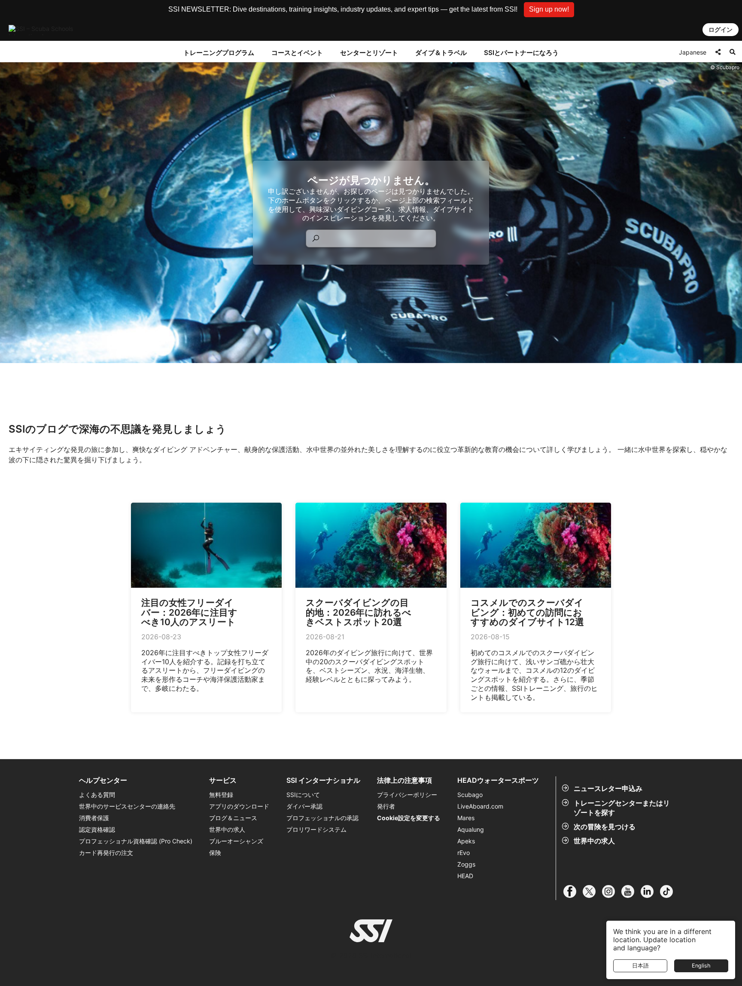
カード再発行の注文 (106, 852)
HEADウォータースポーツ (498, 780)
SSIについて (303, 794)
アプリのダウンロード (239, 806)
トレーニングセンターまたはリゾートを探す (622, 808)
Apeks (466, 841)
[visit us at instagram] (611, 891)
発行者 (386, 806)
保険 (215, 852)
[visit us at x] (592, 891)
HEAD (465, 875)
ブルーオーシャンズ (236, 841)
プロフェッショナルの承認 (322, 817)
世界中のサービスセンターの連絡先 (127, 806)
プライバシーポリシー (407, 794)
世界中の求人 (594, 840)
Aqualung (470, 829)
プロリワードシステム (316, 829)
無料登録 (221, 794)
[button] (549, 9)
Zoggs (466, 864)
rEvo (463, 852)
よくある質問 (97, 794)
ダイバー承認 (304, 806)
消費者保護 (94, 817)
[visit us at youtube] (631, 891)
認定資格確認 (97, 829)
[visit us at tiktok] (669, 891)
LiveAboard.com (480, 806)
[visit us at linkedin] (650, 891)
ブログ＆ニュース (233, 817)
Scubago (470, 794)
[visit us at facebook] (573, 891)
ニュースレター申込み (608, 788)
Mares (465, 817)
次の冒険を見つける (605, 826)
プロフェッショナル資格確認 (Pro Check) (135, 841)
